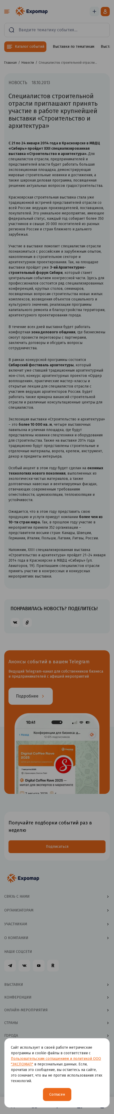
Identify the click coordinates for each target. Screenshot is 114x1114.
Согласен (57, 1094)
